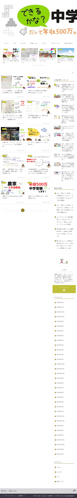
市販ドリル (33, 43)
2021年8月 (60, 449)
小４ (14, 43)
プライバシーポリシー (10, 495)
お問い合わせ (68, 43)
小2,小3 (23, 43)
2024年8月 (60, 326)
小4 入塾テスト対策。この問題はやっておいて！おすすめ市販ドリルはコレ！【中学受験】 (65, 197)
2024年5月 (60, 340)
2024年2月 (60, 354)
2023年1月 (60, 411)
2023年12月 (61, 364)
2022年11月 (60, 421)
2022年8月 (60, 430)
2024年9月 (60, 321)
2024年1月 (60, 359)
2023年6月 (60, 392)
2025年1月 (60, 307)
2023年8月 (60, 383)
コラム (44, 43)
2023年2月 (60, 406)
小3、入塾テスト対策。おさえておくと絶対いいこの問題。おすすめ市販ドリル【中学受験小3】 (65, 209)
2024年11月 (60, 316)
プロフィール (55, 43)
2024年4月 (60, 345)
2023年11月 (60, 369)
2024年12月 (61, 312)
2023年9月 (60, 378)
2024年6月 (60, 335)
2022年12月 (61, 416)
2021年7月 (60, 454)
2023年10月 (61, 373)
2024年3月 (60, 350)
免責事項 (20, 495)
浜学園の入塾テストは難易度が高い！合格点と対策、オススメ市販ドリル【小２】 (65, 232)
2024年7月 (60, 331)
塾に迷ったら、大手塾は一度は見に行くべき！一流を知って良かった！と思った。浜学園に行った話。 (65, 244)
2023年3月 (60, 402)
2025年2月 (60, 302)
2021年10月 (61, 444)
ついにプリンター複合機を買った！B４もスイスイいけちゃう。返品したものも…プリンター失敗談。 (65, 220)
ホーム (6, 43)
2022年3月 (60, 435)
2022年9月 (60, 425)
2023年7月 (60, 387)
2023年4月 (60, 397)
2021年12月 (61, 440)
